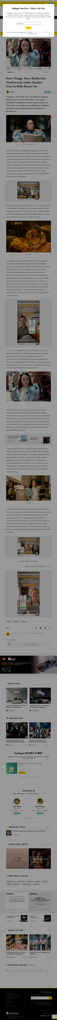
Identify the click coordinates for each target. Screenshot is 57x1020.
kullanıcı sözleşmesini (37, 32)
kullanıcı (45, 32)
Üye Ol (28, 27)
